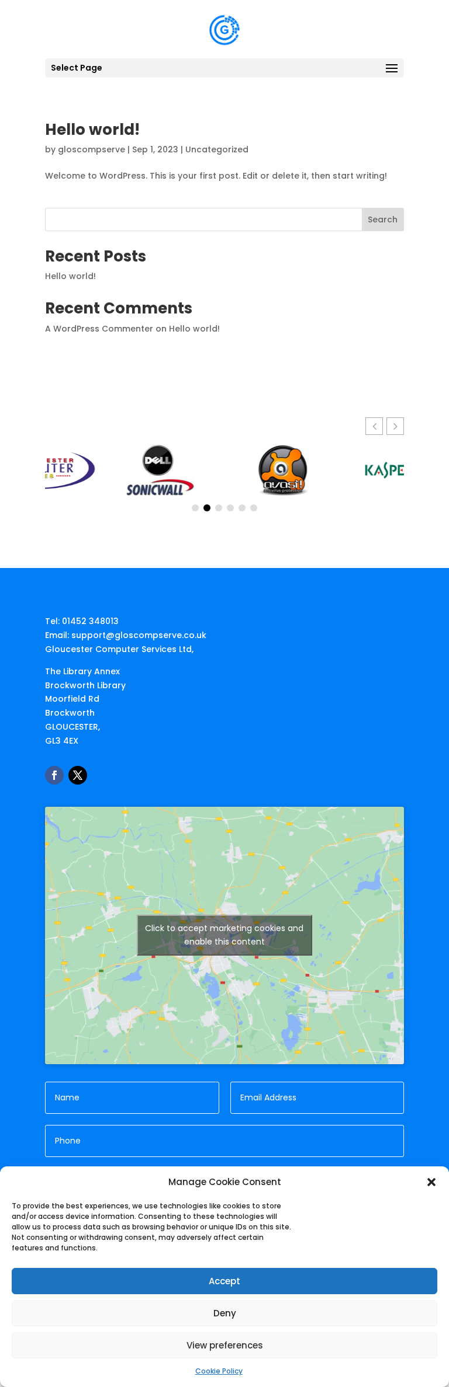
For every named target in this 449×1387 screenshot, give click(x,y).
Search (383, 219)
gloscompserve (91, 149)
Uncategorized (216, 149)
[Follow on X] (77, 775)
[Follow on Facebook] (54, 775)
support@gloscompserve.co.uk (138, 635)
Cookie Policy (219, 1371)
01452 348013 (90, 621)
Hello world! (92, 129)
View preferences (224, 1345)
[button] (431, 1182)
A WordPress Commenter (99, 328)
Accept (224, 1281)
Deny (224, 1313)
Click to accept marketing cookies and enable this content (224, 934)
